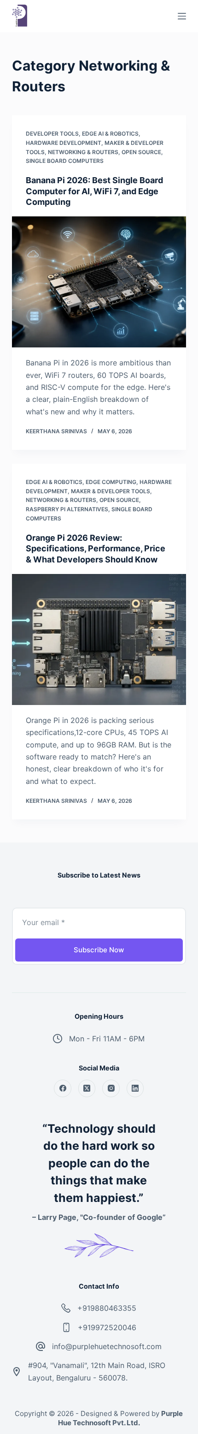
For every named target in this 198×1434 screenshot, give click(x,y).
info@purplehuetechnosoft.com (107, 1346)
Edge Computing (111, 481)
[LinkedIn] (135, 1088)
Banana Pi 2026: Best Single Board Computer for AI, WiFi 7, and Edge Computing (94, 191)
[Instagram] (111, 1088)
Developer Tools (52, 133)
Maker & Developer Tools (110, 491)
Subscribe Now (99, 949)
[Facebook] (62, 1088)
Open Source (141, 152)
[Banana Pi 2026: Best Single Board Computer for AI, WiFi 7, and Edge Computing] (99, 281)
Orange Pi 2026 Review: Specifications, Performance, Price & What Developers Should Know (95, 548)
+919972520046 (107, 1327)
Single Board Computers (65, 160)
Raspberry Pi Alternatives (67, 509)
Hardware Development (63, 142)
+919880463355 (106, 1308)
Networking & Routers (83, 152)
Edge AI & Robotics (110, 133)
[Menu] (182, 16)
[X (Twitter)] (87, 1088)
